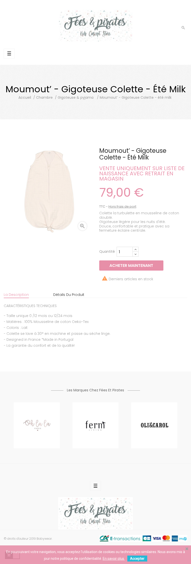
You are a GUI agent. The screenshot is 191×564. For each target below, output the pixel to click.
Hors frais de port (122, 206)
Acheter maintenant (131, 265)
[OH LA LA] (36, 424)
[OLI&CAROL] (154, 424)
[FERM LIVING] (95, 424)
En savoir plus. (114, 559)
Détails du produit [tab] (68, 294)
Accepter (137, 559)
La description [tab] (16, 294)
